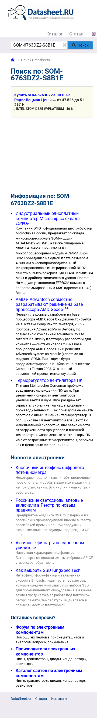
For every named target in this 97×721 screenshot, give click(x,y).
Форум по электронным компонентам (40, 630)
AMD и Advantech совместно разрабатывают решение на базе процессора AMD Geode (49, 304)
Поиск (83, 45)
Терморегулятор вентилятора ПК (49, 380)
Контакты (59, 699)
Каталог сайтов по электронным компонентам (49, 673)
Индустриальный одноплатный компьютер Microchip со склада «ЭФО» (48, 218)
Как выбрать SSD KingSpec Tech (48, 570)
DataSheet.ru (21, 699)
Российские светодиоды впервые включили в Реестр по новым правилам (49, 505)
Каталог (54, 34)
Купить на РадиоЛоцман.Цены (42, 97)
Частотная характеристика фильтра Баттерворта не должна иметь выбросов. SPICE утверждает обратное (54, 557)
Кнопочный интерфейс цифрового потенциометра (50, 470)
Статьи (76, 34)
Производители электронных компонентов (45, 651)
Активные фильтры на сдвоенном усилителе (50, 545)
